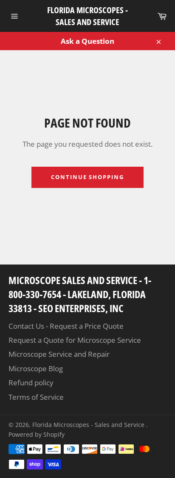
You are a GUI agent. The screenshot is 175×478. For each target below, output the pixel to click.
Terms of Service (36, 397)
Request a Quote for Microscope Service (74, 340)
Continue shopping (87, 177)
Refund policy (31, 382)
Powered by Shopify (36, 434)
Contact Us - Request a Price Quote (66, 326)
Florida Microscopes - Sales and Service (87, 16)
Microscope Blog (35, 368)
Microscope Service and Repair (59, 354)
